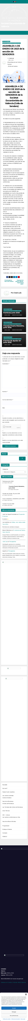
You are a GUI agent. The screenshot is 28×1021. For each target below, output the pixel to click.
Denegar (14, 1012)
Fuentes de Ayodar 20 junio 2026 (12, 341)
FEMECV (4, 836)
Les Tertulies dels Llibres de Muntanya (12, 807)
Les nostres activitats (7, 795)
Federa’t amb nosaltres (8, 792)
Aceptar (14, 1008)
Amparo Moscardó (17, 315)
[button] (26, 994)
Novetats (4, 784)
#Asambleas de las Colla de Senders (14, 63)
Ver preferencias (14, 1015)
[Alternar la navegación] (26, 33)
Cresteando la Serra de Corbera (9, 281)
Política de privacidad (15, 1018)
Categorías (5, 469)
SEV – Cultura (6, 815)
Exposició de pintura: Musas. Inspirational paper (19, 282)
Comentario (5, 363)
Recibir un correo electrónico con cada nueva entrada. (12, 441)
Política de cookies (7, 1018)
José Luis (11, 58)
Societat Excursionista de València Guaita (11, 43)
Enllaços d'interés (7, 829)
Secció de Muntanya (8, 309)
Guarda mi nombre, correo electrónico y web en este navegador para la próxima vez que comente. (13, 420)
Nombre (5, 391)
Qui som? (4, 788)
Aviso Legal (23, 1018)
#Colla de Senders (13, 66)
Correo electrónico (7, 399)
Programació (5, 825)
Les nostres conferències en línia (11, 817)
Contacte (4, 833)
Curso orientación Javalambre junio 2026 (13, 498)
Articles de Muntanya (8, 803)
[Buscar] (22, 458)
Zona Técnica (6, 810)
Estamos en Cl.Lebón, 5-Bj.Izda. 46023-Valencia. (13, 982)
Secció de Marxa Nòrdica (9, 821)
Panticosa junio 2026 (11, 313)
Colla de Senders (6, 41)
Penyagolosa (12, 541)
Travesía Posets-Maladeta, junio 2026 (13, 326)
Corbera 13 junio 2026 (8, 503)
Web (3, 408)
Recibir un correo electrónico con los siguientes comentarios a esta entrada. (12, 434)
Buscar (4, 454)
